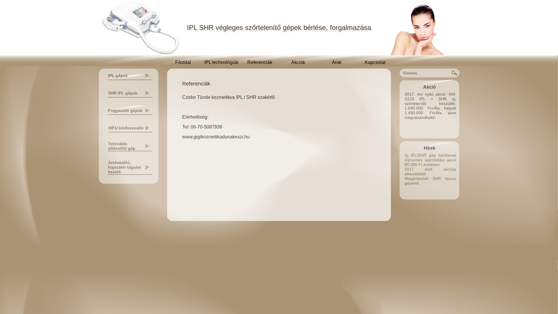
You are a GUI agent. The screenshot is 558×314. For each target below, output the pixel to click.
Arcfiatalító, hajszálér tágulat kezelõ (124, 167)
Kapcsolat (375, 62)
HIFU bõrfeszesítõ (126, 128)
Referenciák (259, 62)
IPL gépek (118, 75)
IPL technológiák (221, 62)
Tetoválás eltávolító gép (121, 146)
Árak (336, 62)
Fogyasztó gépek (125, 110)
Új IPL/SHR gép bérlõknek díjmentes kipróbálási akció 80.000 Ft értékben (430, 160)
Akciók (298, 62)
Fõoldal (183, 62)
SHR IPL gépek (122, 93)
